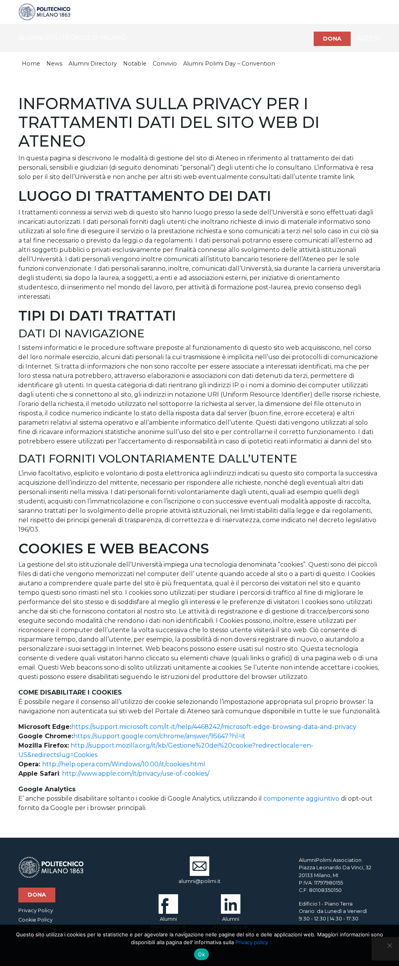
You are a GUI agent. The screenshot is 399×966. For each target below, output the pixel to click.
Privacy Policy (35, 910)
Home (31, 63)
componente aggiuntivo (301, 798)
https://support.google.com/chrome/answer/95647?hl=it (159, 736)
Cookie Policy (35, 920)
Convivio (165, 63)
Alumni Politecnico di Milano (168, 926)
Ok (201, 954)
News (54, 63)
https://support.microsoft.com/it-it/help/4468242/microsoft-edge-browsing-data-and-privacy (214, 726)
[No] (389, 945)
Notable (135, 63)
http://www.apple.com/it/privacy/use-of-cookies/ (135, 773)
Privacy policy (251, 942)
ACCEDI (369, 38)
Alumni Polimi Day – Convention (229, 63)
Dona (332, 38)
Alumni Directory (93, 63)
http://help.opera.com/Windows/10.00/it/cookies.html (123, 764)
